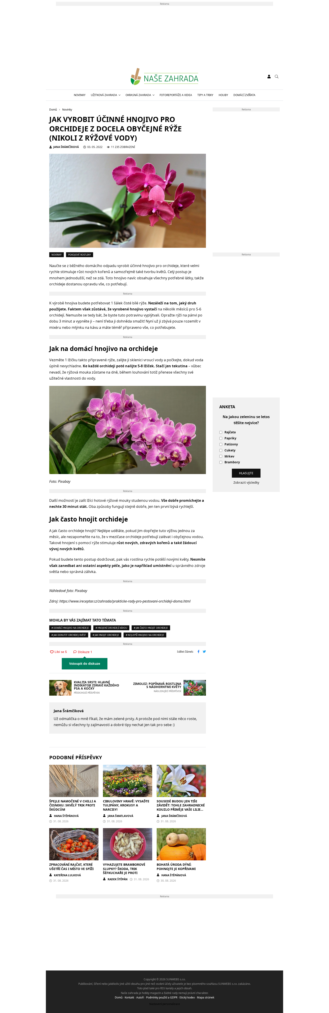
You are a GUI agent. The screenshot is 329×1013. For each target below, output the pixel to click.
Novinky (79, 95)
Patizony (231, 444)
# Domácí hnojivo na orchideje (70, 627)
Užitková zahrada (104, 95)
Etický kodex (187, 997)
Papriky (230, 438)
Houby (223, 95)
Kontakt (129, 997)
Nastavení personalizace (164, 1004)
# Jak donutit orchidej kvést (68, 635)
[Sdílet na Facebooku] (198, 652)
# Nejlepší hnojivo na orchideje (145, 635)
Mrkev (229, 456)
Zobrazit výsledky (246, 482)
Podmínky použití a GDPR (161, 997)
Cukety (229, 450)
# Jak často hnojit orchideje (151, 627)
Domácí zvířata (244, 95)
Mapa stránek (205, 997)
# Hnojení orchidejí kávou (111, 627)
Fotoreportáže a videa (176, 95)
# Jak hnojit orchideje (106, 635)
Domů (118, 997)
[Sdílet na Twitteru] (204, 652)
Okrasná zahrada (138, 95)
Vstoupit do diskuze (84, 663)
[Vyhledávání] (276, 77)
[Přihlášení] (269, 76)
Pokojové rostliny (79, 254)
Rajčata (230, 432)
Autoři (140, 997)
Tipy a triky (205, 95)
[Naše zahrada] (164, 76)
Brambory (232, 462)
